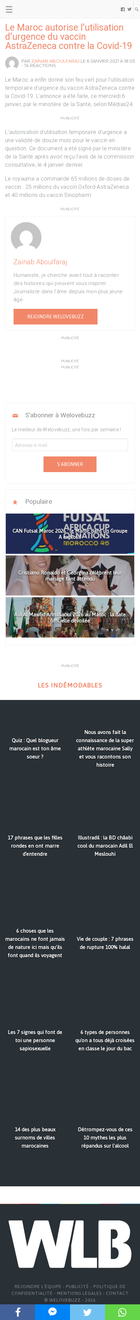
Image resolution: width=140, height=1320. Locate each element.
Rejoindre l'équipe (38, 1286)
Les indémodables (70, 685)
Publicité (77, 1286)
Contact (117, 1293)
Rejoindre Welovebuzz (55, 316)
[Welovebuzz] (31, 9)
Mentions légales (79, 1293)
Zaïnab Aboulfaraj (55, 61)
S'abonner (70, 464)
